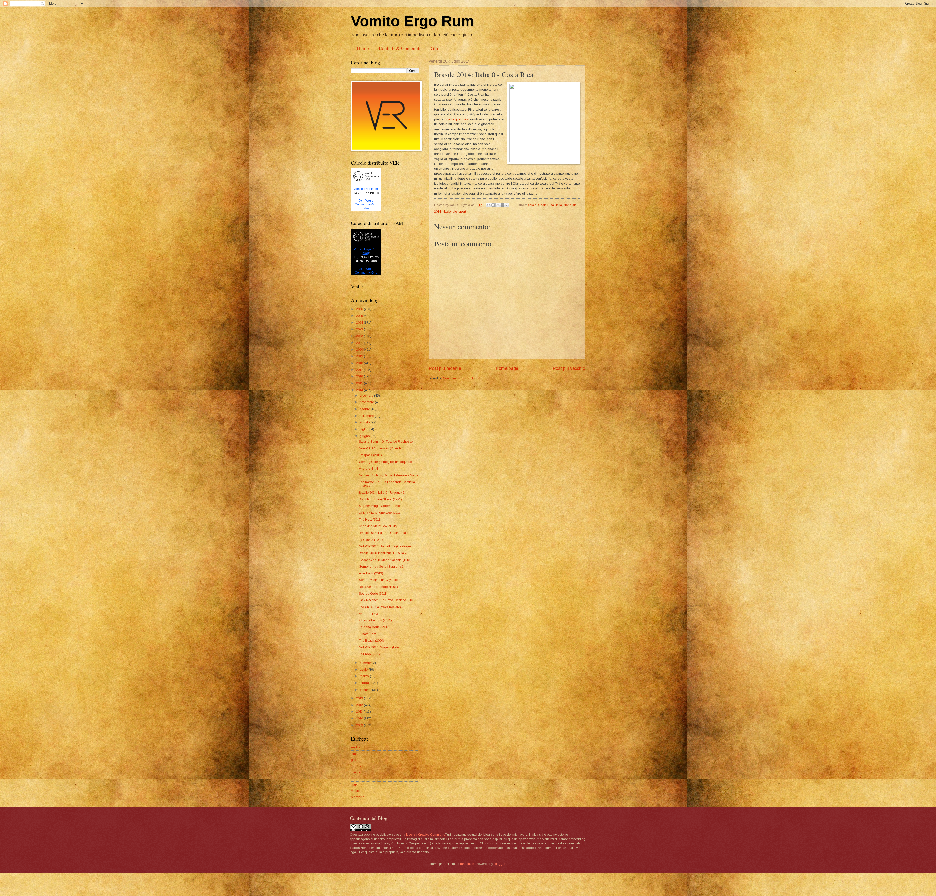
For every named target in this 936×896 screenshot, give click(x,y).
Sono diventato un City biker (379, 580)
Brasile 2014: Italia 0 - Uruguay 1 (382, 492)
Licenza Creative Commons (425, 834)
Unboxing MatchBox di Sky (378, 526)
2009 (360, 725)
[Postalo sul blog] (493, 205)
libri (353, 778)
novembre (367, 402)
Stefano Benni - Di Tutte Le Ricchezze (386, 441)
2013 (360, 698)
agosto (365, 422)
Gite (435, 48)
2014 (360, 390)
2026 (360, 309)
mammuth (467, 864)
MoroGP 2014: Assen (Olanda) (381, 448)
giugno (365, 436)
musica (356, 791)
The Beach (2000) (371, 640)
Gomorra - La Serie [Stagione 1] (382, 566)
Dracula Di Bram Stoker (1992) (380, 499)
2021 (360, 343)
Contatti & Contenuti (400, 48)
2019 (360, 356)
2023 (360, 329)
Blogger (499, 864)
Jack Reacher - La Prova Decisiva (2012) (388, 600)
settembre (367, 416)
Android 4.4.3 (368, 614)
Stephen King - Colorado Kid (379, 506)
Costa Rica (546, 205)
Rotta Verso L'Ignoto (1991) (378, 586)
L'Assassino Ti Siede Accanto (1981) (385, 560)
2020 (360, 349)
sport (462, 211)
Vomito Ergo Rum (412, 21)
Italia (559, 205)
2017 (360, 370)
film (353, 754)
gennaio (366, 689)
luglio (364, 429)
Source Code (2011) (373, 593)
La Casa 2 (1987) (371, 539)
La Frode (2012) (370, 654)
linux (354, 784)
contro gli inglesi (457, 119)
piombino (358, 797)
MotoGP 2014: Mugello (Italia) (380, 647)
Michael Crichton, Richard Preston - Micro (388, 475)
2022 (360, 336)
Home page (507, 368)
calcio (532, 205)
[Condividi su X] (497, 205)
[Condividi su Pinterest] (507, 205)
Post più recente (445, 368)
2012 (360, 705)
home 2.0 (357, 766)
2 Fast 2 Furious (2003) (375, 620)
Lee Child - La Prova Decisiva (380, 607)
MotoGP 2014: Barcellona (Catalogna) (386, 546)
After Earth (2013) (371, 573)
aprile (364, 669)
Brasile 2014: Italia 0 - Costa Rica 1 (384, 533)
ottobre (365, 409)
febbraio (366, 683)
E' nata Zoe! (367, 634)
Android (356, 747)
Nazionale (450, 211)
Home (363, 48)
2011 (360, 711)
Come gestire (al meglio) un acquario (385, 462)
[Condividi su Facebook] (502, 205)
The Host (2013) (370, 519)
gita (353, 760)
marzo (365, 676)
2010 (360, 718)
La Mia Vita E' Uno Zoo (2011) (380, 512)
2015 (360, 383)
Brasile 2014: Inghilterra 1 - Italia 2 (383, 553)
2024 (360, 322)
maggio (366, 662)
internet (356, 772)
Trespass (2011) (370, 455)
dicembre (367, 395)
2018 (360, 363)
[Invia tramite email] (488, 205)
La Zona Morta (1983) (374, 627)
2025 (360, 315)
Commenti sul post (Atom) (461, 378)
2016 (360, 376)
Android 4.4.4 (368, 468)
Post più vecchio (569, 368)
